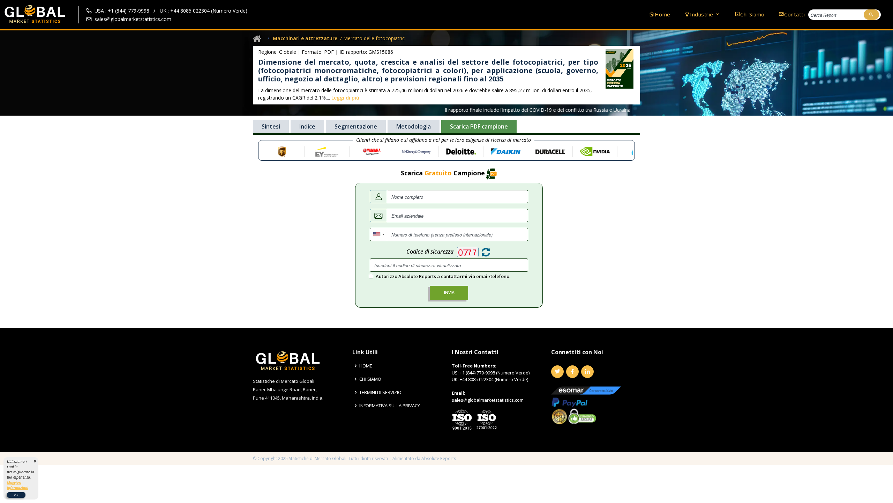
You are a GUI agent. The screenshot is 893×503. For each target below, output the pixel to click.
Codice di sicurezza (429, 251)
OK (16, 495)
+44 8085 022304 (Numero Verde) (494, 379)
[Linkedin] (587, 371)
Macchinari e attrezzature (305, 38)
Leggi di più (345, 97)
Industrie (702, 14)
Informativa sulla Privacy (389, 405)
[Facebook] (572, 371)
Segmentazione (356, 126)
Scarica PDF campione (479, 126)
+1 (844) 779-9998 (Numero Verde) (495, 373)
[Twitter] (557, 371)
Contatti (794, 14)
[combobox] (378, 234)
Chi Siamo (752, 14)
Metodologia (413, 126)
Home (662, 14)
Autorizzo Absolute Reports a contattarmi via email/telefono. (443, 276)
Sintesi (271, 126)
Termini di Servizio (380, 392)
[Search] (871, 14)
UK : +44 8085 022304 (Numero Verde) (203, 10)
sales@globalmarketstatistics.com (133, 19)
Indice (307, 126)
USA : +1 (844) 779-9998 (122, 10)
